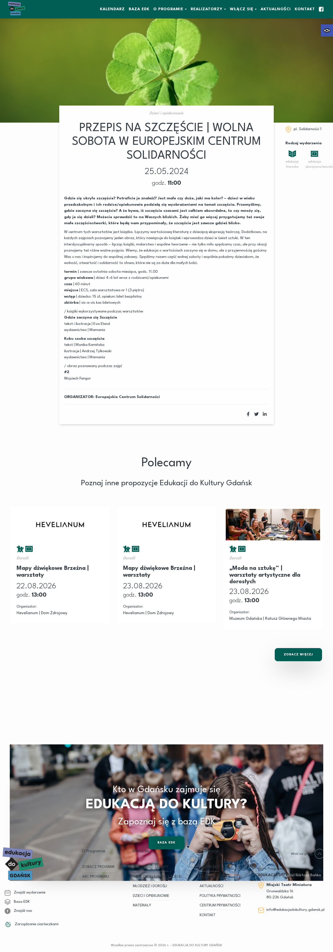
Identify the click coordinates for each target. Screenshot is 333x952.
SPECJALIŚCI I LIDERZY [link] (150, 867)
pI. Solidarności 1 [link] (308, 129)
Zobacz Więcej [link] (298, 654)
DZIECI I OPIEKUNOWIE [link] (151, 896)
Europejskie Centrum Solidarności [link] (128, 397)
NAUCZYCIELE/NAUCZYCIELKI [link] (157, 877)
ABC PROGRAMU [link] (95, 877)
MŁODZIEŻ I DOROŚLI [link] (150, 886)
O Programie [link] (168, 9)
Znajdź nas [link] (22, 911)
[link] (327, 30)
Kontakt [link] (305, 9)
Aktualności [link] (276, 9)
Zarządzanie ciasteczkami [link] (36, 924)
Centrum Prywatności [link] (220, 905)
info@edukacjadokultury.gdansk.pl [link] (295, 910)
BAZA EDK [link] (139, 9)
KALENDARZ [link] (112, 9)
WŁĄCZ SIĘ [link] (241, 9)
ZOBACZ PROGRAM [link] (98, 867)
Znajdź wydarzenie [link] (29, 892)
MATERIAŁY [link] (142, 905)
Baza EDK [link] (21, 902)
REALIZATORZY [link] (207, 9)
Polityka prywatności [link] (220, 896)
